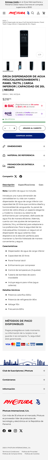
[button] (44, 13)
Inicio (4, 20)
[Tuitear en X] (15, 176)
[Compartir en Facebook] (20, 176)
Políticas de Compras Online (12, 454)
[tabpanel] (24, 251)
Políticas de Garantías (32, 454)
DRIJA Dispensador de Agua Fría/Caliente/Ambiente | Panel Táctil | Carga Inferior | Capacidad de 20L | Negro (23, 23)
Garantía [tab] (43, 185)
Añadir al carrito (32, 128)
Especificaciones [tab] (26, 185)
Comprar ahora (24, 136)
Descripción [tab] (8, 185)
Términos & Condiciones (11, 452)
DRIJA (5, 94)
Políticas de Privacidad (29, 452)
